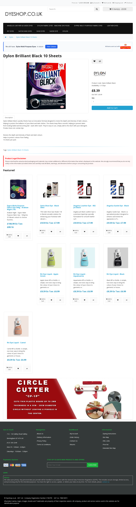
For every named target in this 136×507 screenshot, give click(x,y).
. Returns (72, 444)
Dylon (65, 31)
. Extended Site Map (109, 448)
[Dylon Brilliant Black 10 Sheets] (46, 86)
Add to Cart (112, 108)
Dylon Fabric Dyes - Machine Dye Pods (53, 26)
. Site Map (105, 437)
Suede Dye (54, 31)
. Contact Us (73, 441)
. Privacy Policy (41, 441)
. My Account (73, 434)
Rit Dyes (10, 31)
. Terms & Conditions (43, 444)
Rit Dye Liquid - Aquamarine (79, 275)
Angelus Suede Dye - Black (118, 206)
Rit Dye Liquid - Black (115, 274)
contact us (105, 482)
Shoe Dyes (41, 31)
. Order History (74, 437)
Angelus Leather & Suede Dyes (20, 26)
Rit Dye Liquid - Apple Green (49, 275)
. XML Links (106, 441)
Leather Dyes (112, 26)
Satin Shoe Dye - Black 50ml (49, 207)
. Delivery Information (43, 437)
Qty (93, 98)
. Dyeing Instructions (109, 434)
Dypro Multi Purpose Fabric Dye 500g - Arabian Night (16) (17, 208)
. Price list (105, 444)
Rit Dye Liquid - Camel (16, 342)
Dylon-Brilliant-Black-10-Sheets (18, 150)
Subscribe (92, 465)
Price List (74, 3)
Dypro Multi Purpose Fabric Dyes (88, 26)
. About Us (39, 434)
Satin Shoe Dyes (25, 31)
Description (9, 118)
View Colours (51, 46)
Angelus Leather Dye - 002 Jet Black (84, 207)
